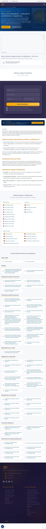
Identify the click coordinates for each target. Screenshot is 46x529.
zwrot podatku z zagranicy (11, 123)
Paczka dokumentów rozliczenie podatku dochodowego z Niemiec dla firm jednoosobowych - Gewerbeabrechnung (12, 384)
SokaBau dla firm (30, 499)
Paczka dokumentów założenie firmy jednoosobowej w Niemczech (11, 372)
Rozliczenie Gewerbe (9, 236)
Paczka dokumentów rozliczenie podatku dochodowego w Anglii (34, 448)
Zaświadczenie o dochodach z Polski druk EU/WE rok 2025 (34, 414)
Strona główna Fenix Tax (38, 122)
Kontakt (28, 510)
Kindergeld (28, 205)
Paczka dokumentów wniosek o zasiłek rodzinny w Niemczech (35, 286)
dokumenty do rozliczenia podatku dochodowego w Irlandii (11, 443)
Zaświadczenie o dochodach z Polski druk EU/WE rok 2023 (12, 409)
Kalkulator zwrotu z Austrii (9, 223)
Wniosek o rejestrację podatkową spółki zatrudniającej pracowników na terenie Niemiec (35, 378)
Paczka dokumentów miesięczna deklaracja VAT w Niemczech (34, 361)
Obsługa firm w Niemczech (32, 489)
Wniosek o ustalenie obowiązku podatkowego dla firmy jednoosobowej (13, 311)
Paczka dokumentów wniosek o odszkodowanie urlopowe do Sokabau (35, 271)
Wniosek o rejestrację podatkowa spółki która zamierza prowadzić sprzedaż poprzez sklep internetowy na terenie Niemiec (13, 378)
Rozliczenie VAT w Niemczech (31, 236)
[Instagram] (6, 481)
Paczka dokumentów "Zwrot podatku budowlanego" (33, 343)
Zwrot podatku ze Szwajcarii (10, 214)
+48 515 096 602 (5, 1)
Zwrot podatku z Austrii (26, 152)
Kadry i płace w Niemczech (10, 240)
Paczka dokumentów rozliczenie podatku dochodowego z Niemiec (34, 452)
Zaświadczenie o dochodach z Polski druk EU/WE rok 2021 (12, 404)
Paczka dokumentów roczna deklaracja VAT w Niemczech (35, 366)
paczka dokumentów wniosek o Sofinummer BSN (35, 443)
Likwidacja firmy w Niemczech (31, 238)
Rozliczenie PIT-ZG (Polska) (9, 216)
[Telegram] (9, 481)
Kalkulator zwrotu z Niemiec (9, 219)
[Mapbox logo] (4, 52)
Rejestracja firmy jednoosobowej (11, 238)
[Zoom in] (43, 36)
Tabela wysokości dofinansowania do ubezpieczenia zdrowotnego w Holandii (33, 281)
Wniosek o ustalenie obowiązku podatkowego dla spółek (35, 311)
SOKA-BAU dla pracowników (31, 207)
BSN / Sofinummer (29, 212)
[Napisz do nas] (2, 526)
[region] (23, 43)
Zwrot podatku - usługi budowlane (33, 502)
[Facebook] (4, 481)
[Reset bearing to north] (43, 39)
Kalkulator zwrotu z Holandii (9, 221)
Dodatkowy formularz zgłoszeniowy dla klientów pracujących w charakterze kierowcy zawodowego (35, 427)
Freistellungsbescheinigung (32, 498)
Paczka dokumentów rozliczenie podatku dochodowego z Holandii (12, 452)
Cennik (28, 507)
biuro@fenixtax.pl (14, 1)
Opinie (28, 509)
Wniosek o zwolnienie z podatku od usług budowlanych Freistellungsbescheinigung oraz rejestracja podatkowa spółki (35, 305)
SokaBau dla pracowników (32, 501)
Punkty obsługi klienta (31, 512)
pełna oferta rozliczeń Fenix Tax (27, 133)
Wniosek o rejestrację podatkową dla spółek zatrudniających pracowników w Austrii (12, 352)
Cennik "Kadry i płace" (30, 261)
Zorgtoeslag (28, 209)
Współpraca (29, 513)
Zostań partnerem (41, 1)
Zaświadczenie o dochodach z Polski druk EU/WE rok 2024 (12, 414)
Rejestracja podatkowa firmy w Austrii (12, 243)
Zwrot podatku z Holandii (8, 147)
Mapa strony (29, 515)
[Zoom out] (43, 37)
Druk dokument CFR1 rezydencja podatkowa (34, 408)
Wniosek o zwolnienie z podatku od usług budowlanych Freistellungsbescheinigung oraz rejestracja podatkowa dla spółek (13, 300)
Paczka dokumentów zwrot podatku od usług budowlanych (35, 300)
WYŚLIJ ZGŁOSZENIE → (23, 104)
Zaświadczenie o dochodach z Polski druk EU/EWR (12, 399)
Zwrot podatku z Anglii (15, 152)
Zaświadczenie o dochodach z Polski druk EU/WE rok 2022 (34, 399)
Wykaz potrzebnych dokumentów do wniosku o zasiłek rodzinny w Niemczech (13, 281)
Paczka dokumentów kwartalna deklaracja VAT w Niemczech (13, 366)
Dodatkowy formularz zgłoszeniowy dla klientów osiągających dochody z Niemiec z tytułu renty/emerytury (13, 427)
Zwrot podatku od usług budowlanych (32, 240)
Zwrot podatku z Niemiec (8, 142)
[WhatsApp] (12, 481)
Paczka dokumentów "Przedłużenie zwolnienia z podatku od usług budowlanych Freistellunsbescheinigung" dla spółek (13, 342)
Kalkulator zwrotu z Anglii (9, 226)
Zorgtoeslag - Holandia (9, 501)
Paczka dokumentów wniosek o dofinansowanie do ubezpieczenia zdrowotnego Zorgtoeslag (13, 286)
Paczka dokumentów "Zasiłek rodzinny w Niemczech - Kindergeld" (12, 290)
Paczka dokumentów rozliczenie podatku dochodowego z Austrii (12, 448)
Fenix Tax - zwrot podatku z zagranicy (37, 521)
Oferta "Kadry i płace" (8, 261)
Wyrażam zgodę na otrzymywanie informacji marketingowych (20, 109)
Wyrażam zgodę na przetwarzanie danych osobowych (18, 108)
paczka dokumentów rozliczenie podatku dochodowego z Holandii (12, 457)
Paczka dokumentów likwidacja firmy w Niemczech (11, 361)
